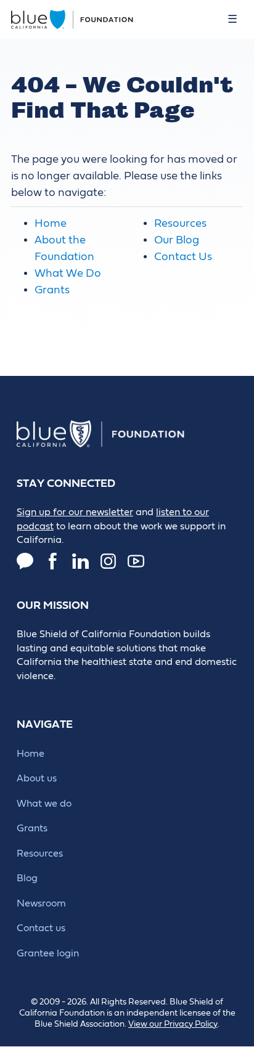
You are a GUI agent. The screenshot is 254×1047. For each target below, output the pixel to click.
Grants (52, 290)
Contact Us (183, 257)
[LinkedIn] (80, 561)
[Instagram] (108, 561)
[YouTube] (136, 561)
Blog (27, 878)
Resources (180, 223)
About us (37, 778)
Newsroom (41, 903)
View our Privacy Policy (173, 1024)
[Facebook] (52, 561)
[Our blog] (25, 561)
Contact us (41, 928)
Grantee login (48, 953)
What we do (44, 804)
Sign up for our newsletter (75, 512)
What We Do (68, 273)
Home (51, 223)
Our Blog (176, 240)
